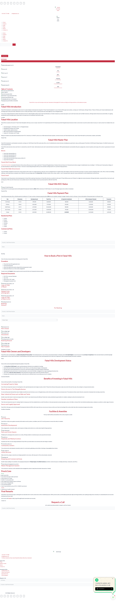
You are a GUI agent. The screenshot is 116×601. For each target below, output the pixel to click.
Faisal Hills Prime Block (6, 165)
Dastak (9, 498)
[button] (4, 56)
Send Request (58, 588)
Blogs (4, 26)
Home (4, 22)
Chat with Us (101, 588)
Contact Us (5, 30)
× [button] (112, 578)
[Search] (14, 44)
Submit (3, 250)
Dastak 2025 (2, 593)
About (4, 28)
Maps (4, 25)
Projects (4, 23)
